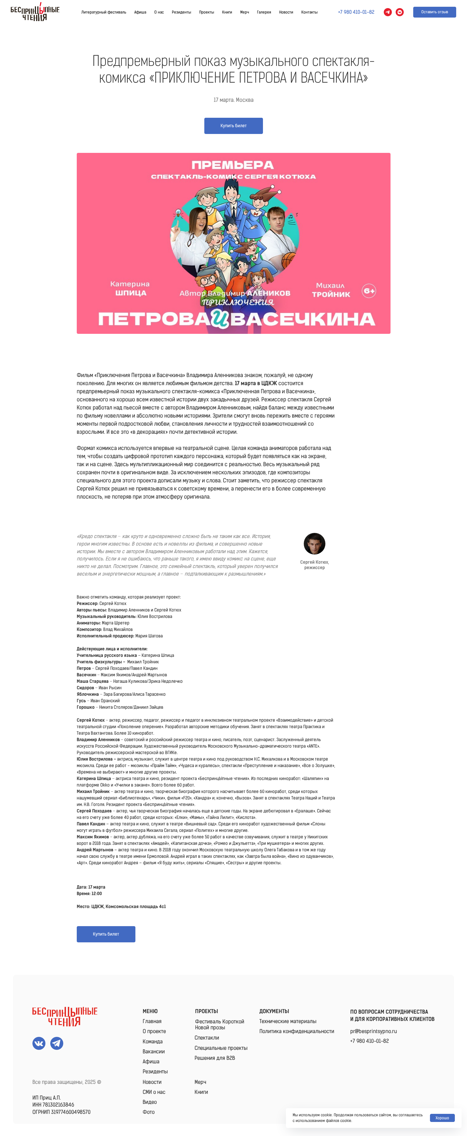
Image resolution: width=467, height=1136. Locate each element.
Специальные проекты (221, 1048)
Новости (286, 12)
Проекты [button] (206, 12)
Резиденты (181, 12)
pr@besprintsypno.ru (373, 1031)
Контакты (309, 12)
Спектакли (207, 1038)
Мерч (244, 12)
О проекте (154, 1031)
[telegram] (388, 12)
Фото (149, 1112)
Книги (227, 12)
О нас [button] (159, 12)
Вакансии (154, 1051)
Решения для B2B (215, 1058)
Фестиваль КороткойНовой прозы (219, 1025)
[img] (64, 1016)
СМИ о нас (154, 1092)
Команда (153, 1041)
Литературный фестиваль (103, 12)
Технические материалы (287, 1021)
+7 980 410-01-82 (369, 1041)
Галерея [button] (264, 12)
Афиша (140, 12)
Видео (150, 1102)
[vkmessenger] (400, 12)
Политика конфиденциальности (296, 1031)
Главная (152, 1021)
